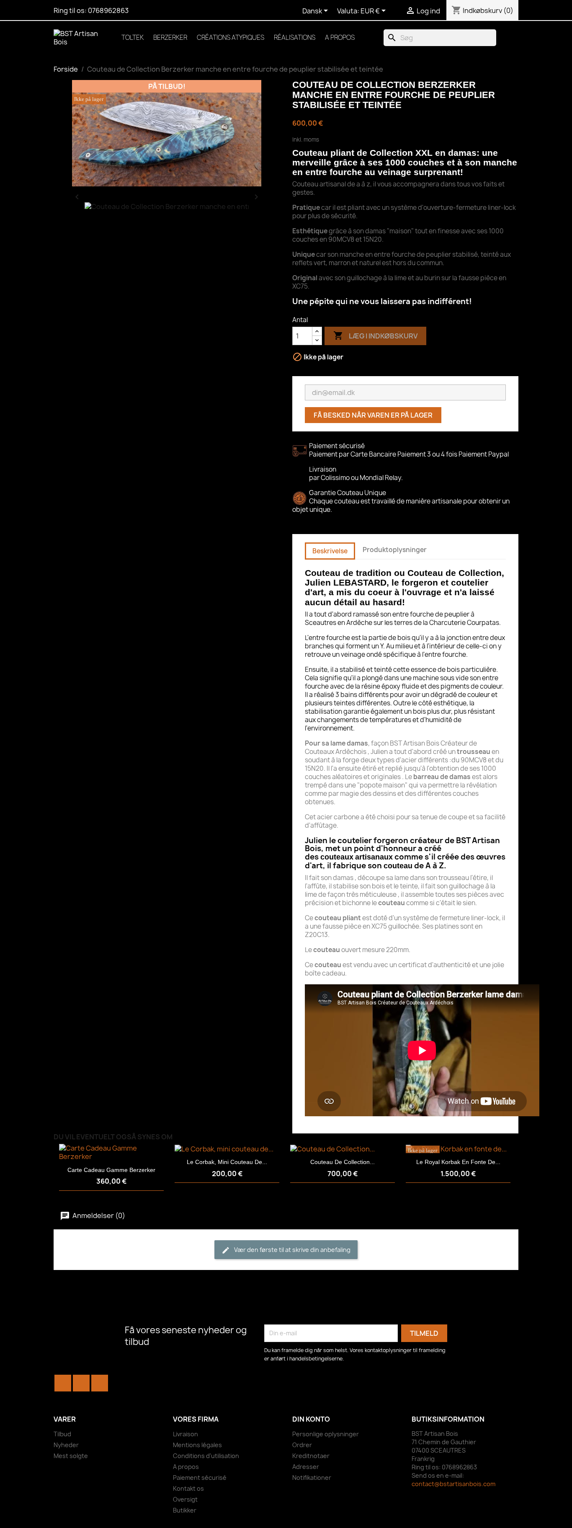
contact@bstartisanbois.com (453, 1484)
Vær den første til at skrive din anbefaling (291, 1250)
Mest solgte (71, 1456)
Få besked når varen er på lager (373, 415)
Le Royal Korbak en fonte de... (458, 1162)
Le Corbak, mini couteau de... (227, 1162)
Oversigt (185, 1499)
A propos (340, 37)
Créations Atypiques (230, 37)
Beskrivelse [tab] (330, 551)
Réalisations (294, 37)
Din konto (311, 1419)
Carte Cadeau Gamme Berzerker (111, 1170)
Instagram (99, 1383)
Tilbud (62, 1434)
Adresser (305, 1467)
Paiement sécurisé (200, 1478)
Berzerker (170, 37)
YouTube (81, 1383)
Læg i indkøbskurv (375, 335)
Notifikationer (311, 1478)
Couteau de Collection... (342, 1162)
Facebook (62, 1383)
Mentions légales (197, 1445)
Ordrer (302, 1445)
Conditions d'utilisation (206, 1456)
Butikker (184, 1510)
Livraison (185, 1434)
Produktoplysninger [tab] (395, 549)
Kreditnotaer (311, 1456)
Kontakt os (188, 1488)
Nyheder (66, 1445)
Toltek (132, 37)
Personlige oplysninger (325, 1434)
